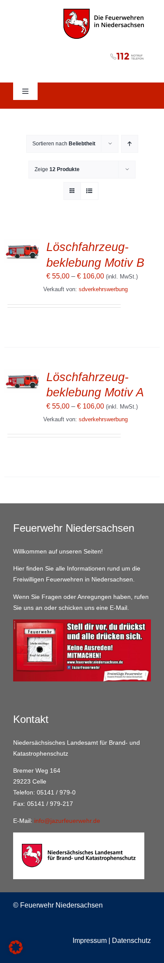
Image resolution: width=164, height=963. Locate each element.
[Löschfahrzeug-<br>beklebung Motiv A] (22, 375)
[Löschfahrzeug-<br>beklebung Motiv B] (22, 245)
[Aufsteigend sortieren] (129, 144)
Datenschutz (131, 940)
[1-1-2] (82, 51)
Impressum (90, 940)
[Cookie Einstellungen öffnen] (16, 952)
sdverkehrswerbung (103, 289)
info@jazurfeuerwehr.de (67, 820)
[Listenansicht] (89, 190)
